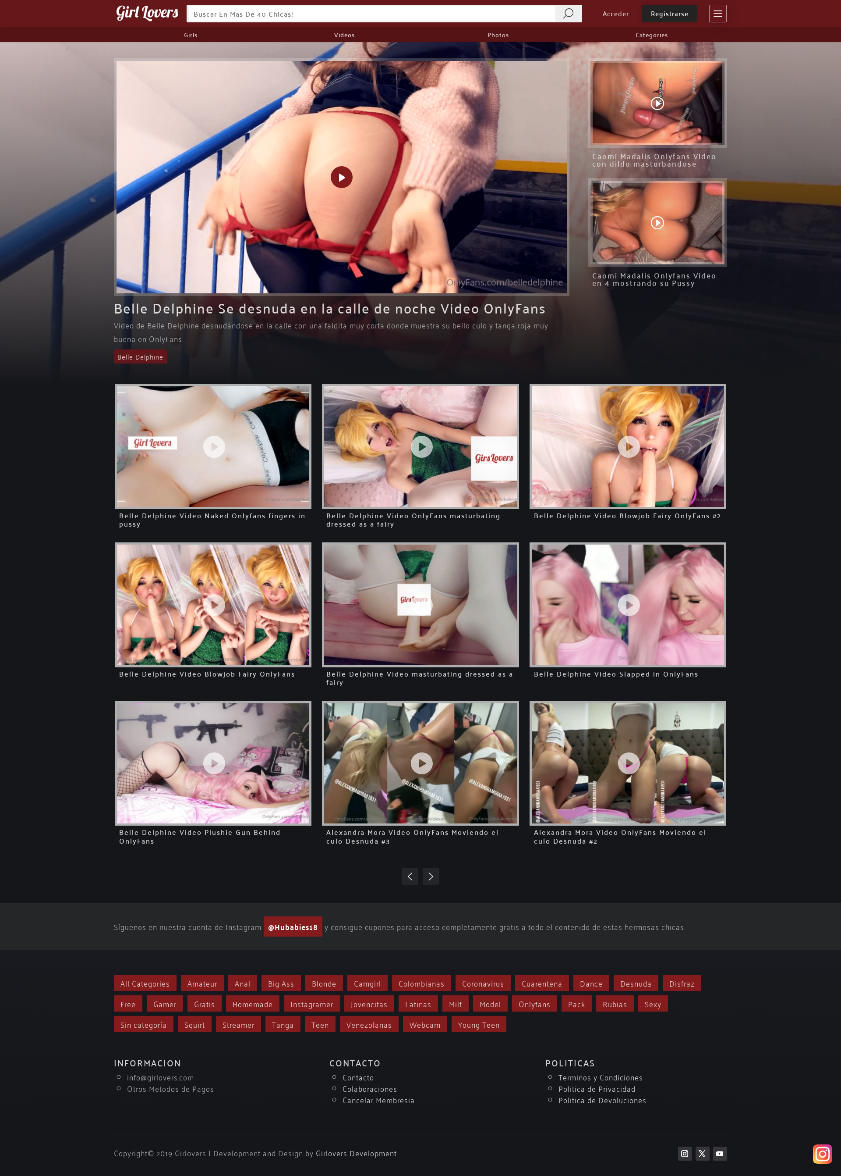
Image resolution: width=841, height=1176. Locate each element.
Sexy (653, 1003)
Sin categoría (143, 1024)
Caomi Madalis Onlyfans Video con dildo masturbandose (654, 159)
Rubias (615, 1003)
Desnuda (636, 983)
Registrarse (670, 13)
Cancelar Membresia (379, 1099)
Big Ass (281, 983)
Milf (455, 1003)
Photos (498, 34)
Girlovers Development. (357, 1152)
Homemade (253, 1003)
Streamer (238, 1024)
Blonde (324, 983)
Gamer (165, 1003)
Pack (576, 1003)
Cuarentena (542, 983)
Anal (243, 983)
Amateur (202, 983)
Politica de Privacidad (597, 1088)
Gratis (204, 1003)
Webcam (425, 1024)
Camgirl (367, 983)
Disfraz (682, 983)
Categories (652, 34)
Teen (320, 1024)
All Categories (145, 983)
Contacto (358, 1076)
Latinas (418, 1003)
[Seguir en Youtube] (720, 1154)
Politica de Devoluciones (602, 1099)
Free (128, 1003)
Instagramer (311, 1003)
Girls (191, 34)
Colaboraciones (370, 1088)
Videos (344, 34)
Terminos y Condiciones (600, 1076)
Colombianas (422, 983)
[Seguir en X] (703, 1154)
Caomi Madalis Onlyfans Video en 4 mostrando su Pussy (654, 278)
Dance (591, 983)
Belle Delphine (140, 356)
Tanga (283, 1024)
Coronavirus (483, 983)
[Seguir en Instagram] (685, 1154)
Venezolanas (369, 1024)
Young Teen (479, 1024)
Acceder (616, 13)
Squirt (194, 1024)
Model (490, 1003)
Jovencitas (369, 1003)
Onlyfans (535, 1003)
